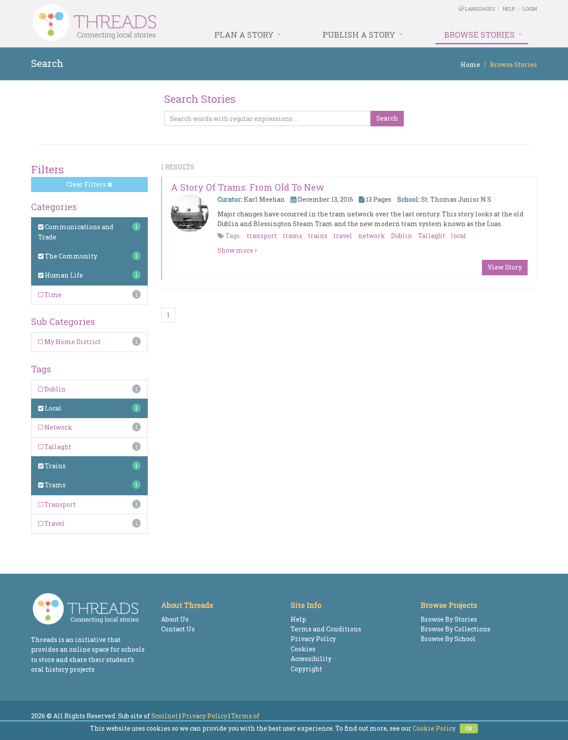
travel (342, 235)
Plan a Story (244, 34)
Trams (54, 485)
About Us (175, 619)
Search (387, 118)
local (458, 235)
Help (509, 8)
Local (52, 408)
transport (262, 235)
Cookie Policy (434, 728)
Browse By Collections (455, 629)
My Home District (72, 341)
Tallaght (57, 446)
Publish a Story (359, 34)
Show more (236, 250)
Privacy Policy (313, 638)
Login (530, 8)
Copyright (306, 669)
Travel (54, 523)
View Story (505, 267)
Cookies (303, 649)
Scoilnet (164, 716)
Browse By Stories (449, 619)
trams (292, 235)
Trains (54, 466)
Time (52, 294)
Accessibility (311, 658)
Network (57, 427)
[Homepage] (187, 22)
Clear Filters (86, 184)
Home (470, 64)
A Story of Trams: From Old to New (247, 187)
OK (469, 728)
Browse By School (448, 638)
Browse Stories (479, 34)
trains (317, 235)
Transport (59, 504)
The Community (70, 256)
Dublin (54, 389)
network (371, 235)
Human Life (63, 275)
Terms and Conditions (326, 629)
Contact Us (178, 629)
